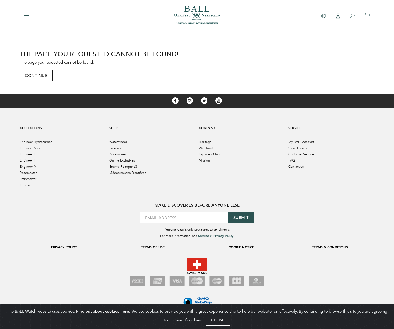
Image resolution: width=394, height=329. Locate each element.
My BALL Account (301, 142)
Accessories (117, 154)
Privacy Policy (64, 247)
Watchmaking (208, 148)
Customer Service (301, 154)
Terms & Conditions (330, 247)
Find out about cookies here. (103, 311)
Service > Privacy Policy (215, 235)
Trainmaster (28, 179)
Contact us (296, 166)
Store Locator (298, 148)
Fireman (26, 185)
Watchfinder (118, 142)
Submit (241, 217)
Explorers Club (209, 154)
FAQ (291, 160)
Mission (204, 160)
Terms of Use (153, 247)
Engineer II (27, 154)
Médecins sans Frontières (127, 173)
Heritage (205, 142)
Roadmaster (28, 173)
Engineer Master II (33, 148)
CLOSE (218, 320)
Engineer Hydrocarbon (36, 142)
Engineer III (28, 160)
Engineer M (28, 166)
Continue (36, 75)
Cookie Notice (241, 247)
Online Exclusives (122, 160)
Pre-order (116, 148)
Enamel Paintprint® (123, 166)
